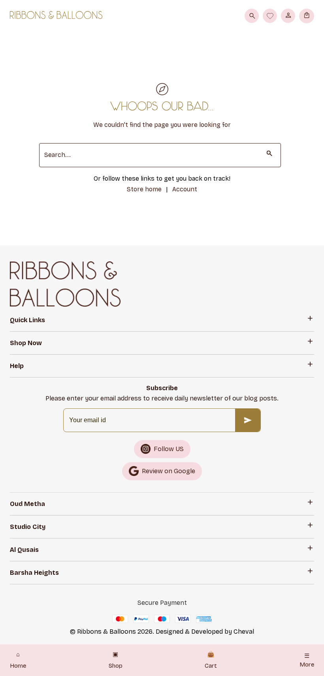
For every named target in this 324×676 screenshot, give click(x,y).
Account (184, 189)
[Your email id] (247, 420)
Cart (211, 660)
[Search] (252, 16)
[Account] (288, 16)
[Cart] (307, 16)
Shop (115, 660)
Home (18, 660)
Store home (144, 189)
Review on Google (168, 471)
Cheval (244, 631)
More (307, 660)
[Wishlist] (270, 16)
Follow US (169, 449)
